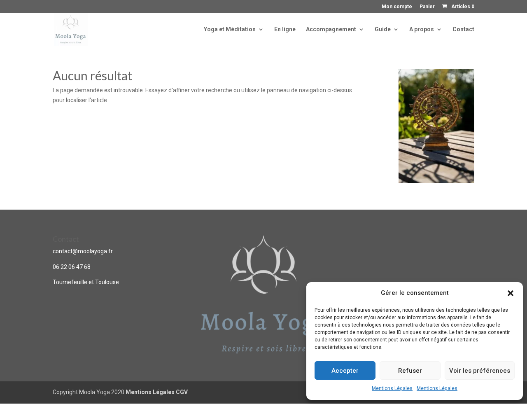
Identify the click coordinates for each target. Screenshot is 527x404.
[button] (510, 293)
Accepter (345, 370)
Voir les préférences (479, 370)
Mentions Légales (392, 388)
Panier (427, 6)
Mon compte (397, 6)
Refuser (410, 370)
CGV (182, 392)
